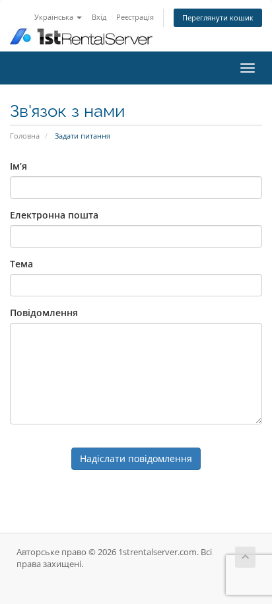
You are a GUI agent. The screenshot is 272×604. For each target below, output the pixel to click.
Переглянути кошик (218, 17)
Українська (54, 17)
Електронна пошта (54, 215)
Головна (25, 136)
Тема (21, 263)
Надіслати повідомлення (136, 458)
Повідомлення (44, 312)
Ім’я (18, 166)
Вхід (99, 17)
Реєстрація (135, 17)
